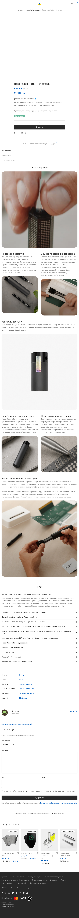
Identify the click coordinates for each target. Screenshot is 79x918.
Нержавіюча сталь (26, 693)
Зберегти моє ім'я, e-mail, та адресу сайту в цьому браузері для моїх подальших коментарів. (39, 791)
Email (43, 778)
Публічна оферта (7, 883)
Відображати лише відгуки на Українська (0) (17, 724)
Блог (12, 877)
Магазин (20, 10)
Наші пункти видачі (34, 877)
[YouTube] (27, 893)
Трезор (61, 814)
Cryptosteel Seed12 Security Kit (47, 855)
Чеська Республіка (26, 689)
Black (21, 680)
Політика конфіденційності (54, 877)
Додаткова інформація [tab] (38, 144)
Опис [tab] (24, 144)
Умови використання (39, 880)
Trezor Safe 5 (26, 853)
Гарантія (64, 880)
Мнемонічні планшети (32, 10)
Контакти (20, 877)
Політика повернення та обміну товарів (15, 880)
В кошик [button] (3, 861)
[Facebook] (2, 893)
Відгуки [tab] (53, 143)
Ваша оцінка (7, 740)
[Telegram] (13, 893)
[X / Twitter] (9, 893)
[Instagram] (5, 893)
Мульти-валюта (25, 684)
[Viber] (20, 893)
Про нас (4, 877)
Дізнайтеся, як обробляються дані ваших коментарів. (58, 803)
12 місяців (23, 698)
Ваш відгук (6, 750)
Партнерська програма (38, 883)
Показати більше (7, 864)
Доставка (53, 880)
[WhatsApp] (23, 893)
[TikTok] (16, 893)
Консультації (21, 883)
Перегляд (62, 861)
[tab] (39, 151)
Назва (4, 778)
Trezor (21, 675)
